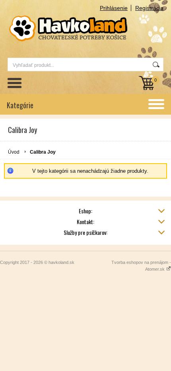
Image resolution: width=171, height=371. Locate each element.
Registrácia (149, 8)
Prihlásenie (114, 8)
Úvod (13, 152)
